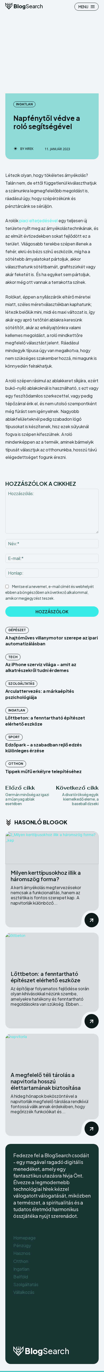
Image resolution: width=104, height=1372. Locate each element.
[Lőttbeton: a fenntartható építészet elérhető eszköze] (52, 949)
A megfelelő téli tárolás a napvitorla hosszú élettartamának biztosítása (46, 1081)
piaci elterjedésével (38, 220)
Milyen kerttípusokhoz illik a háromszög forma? (46, 875)
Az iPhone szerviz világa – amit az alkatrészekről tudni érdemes (40, 667)
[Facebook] (58, 1328)
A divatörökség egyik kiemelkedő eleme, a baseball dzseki (80, 799)
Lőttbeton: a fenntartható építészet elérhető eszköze (45, 976)
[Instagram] (72, 1328)
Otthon (15, 764)
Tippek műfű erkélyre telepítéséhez (43, 771)
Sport (14, 737)
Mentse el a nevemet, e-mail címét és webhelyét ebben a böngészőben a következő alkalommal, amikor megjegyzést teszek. (49, 592)
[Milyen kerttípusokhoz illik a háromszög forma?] (52, 847)
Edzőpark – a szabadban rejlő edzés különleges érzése (43, 747)
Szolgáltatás (21, 684)
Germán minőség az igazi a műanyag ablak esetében (27, 799)
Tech (13, 657)
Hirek (29, 149)
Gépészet (17, 630)
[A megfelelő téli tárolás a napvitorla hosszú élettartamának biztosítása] (52, 1050)
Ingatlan (24, 104)
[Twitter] (85, 1328)
